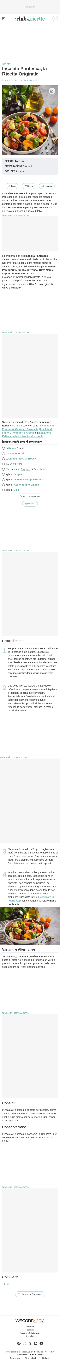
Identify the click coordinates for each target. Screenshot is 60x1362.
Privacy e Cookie (31, 1358)
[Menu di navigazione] (3, 18)
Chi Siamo (30, 1327)
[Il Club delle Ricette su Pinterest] (35, 1344)
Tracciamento (15, 1358)
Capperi (25, 469)
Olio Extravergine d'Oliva (29, 479)
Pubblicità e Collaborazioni (30, 1333)
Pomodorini (17, 453)
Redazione (30, 1330)
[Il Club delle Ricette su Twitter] (30, 1344)
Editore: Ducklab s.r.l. (36, 1352)
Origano (18, 474)
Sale (16, 489)
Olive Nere (16, 463)
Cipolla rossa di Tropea (22, 458)
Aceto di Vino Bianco (26, 484)
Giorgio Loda (16, 80)
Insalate (6, 64)
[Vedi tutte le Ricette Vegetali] (52, 90)
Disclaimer (46, 1358)
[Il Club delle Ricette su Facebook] (19, 1344)
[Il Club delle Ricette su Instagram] (24, 1344)
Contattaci (30, 1336)
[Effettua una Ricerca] (55, 18)
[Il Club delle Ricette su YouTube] (41, 1344)
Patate (12, 448)
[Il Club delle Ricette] (30, 18)
